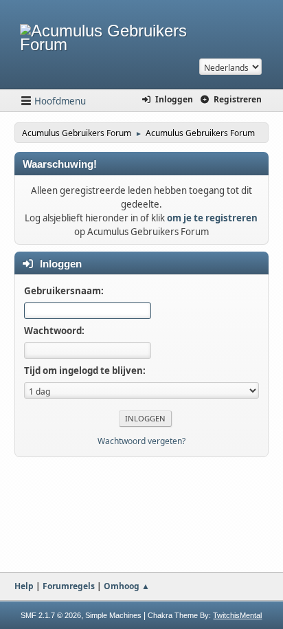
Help (24, 586)
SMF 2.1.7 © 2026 (51, 615)
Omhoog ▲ (127, 586)
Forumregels (69, 586)
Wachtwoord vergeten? (141, 441)
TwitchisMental (237, 615)
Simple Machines (113, 615)
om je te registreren (212, 218)
